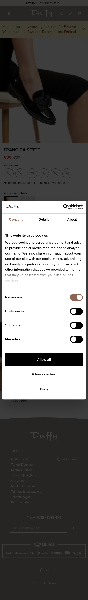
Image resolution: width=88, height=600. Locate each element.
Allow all (44, 359)
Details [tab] (44, 219)
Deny (44, 389)
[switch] (76, 311)
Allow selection (44, 374)
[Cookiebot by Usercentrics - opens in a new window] (63, 207)
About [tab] (72, 219)
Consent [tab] (16, 219)
